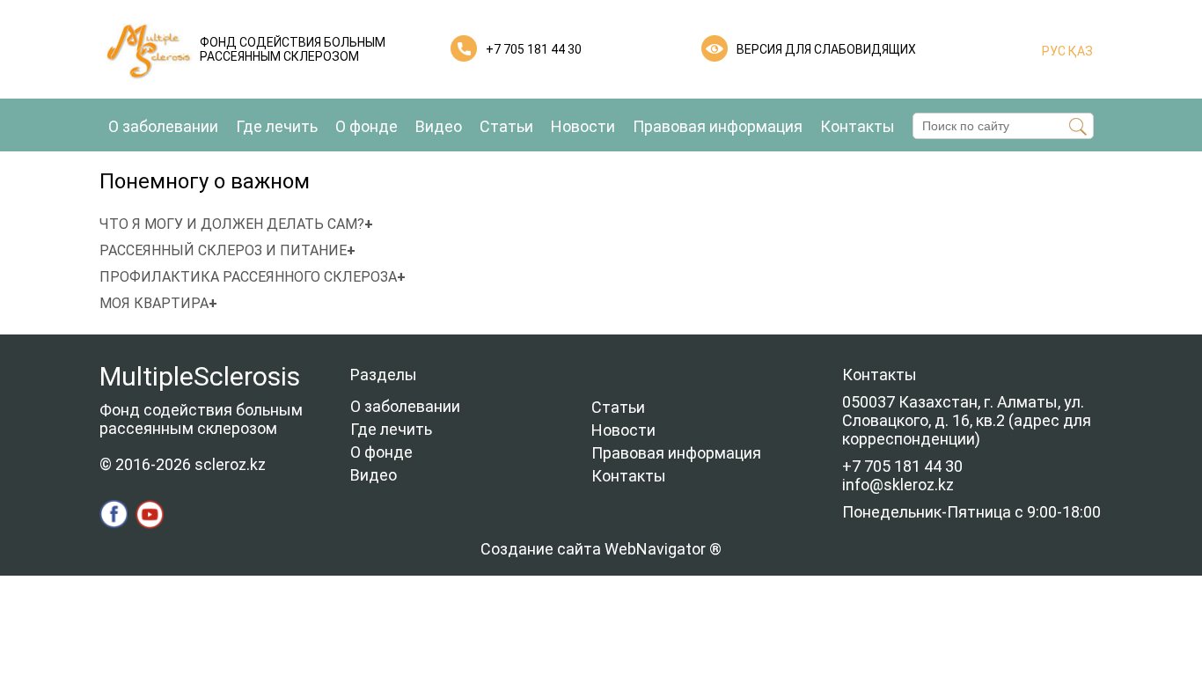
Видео (438, 126)
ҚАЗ (1079, 51)
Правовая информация (718, 126)
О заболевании (163, 126)
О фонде (366, 126)
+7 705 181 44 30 (534, 49)
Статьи (506, 126)
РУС (1054, 51)
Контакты (857, 126)
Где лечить (277, 126)
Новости (583, 126)
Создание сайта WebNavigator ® (601, 549)
